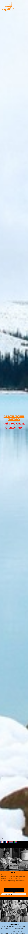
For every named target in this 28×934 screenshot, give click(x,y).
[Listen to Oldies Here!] (14, 859)
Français (6, 842)
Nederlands (11, 842)
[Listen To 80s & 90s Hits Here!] (14, 911)
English (2, 842)
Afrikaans (15, 842)
